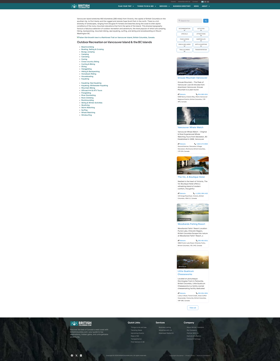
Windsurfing (86, 115)
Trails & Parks (184, 49)
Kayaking (85, 79)
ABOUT (204, 6)
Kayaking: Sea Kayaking (91, 83)
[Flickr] (81, 355)
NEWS (196, 6)
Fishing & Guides (184, 219)
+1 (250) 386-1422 (201, 193)
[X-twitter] (76, 355)
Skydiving (85, 105)
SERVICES (163, 6)
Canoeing (85, 57)
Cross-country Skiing (90, 61)
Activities (201, 28)
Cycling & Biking (88, 64)
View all (193, 308)
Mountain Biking (88, 88)
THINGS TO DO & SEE (145, 6)
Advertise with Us (184, 1)
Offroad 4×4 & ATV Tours (91, 90)
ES (208, 2)
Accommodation (184, 28)
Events (173, 1)
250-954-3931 (203, 293)
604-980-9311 (203, 94)
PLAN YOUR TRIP (124, 6)
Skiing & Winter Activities (91, 103)
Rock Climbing (87, 98)
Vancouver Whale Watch (190, 127)
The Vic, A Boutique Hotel (191, 177)
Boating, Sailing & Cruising (92, 49)
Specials (184, 34)
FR (205, 2)
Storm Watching (88, 107)
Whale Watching (88, 112)
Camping (85, 54)
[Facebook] (72, 355)
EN (202, 2)
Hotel (180, 172)
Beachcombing (87, 47)
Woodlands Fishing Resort (191, 224)
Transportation (201, 49)
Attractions (201, 34)
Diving (84, 66)
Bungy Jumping (88, 52)
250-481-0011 (203, 240)
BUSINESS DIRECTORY (182, 6)
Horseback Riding (88, 74)
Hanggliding (86, 69)
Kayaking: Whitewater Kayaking (94, 85)
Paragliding (86, 93)
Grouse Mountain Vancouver (192, 77)
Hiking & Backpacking (90, 71)
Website (183, 94)
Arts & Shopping (201, 44)
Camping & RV (201, 39)
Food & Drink (184, 39)
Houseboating (87, 76)
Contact (195, 1)
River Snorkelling (88, 95)
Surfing (84, 110)
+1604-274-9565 (202, 144)
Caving (84, 59)
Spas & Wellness (184, 44)
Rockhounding (87, 100)
